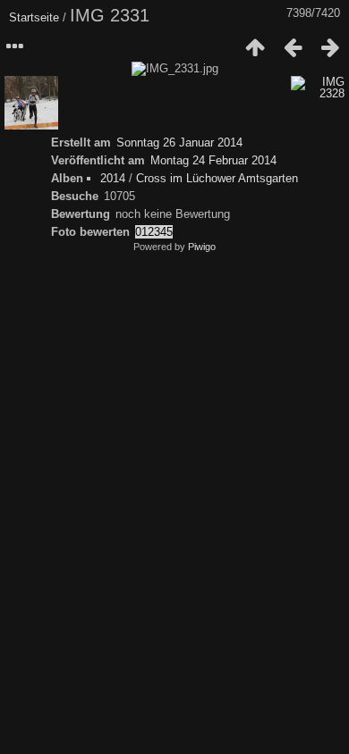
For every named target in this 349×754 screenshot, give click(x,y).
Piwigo (202, 246)
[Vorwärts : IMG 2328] (330, 47)
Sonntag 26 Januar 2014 (179, 142)
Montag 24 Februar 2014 (213, 160)
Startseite (34, 17)
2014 (112, 178)
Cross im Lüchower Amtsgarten (217, 178)
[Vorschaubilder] (255, 47)
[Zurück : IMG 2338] (292, 47)
